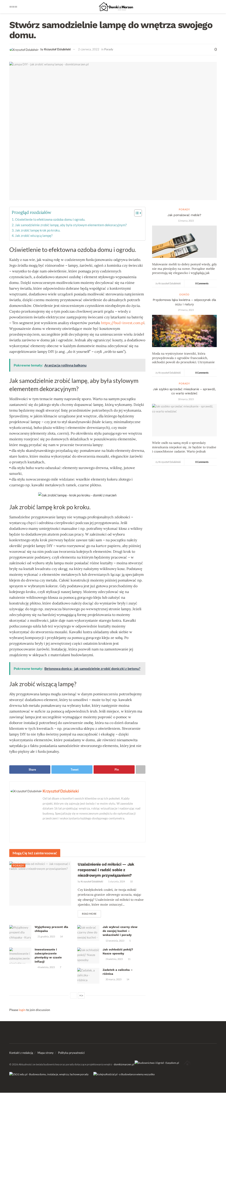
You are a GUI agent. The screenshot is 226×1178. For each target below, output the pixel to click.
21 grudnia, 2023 (46, 936)
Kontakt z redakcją (21, 1052)
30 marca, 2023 (113, 979)
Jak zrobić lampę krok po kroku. (37, 230)
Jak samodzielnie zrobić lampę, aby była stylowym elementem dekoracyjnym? (71, 225)
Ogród (184, 294)
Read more (89, 913)
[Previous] (73, 995)
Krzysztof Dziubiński (57, 49)
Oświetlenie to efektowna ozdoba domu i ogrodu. (50, 219)
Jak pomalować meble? (184, 215)
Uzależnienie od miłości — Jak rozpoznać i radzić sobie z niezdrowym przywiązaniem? (106, 870)
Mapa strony (46, 1052)
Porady (108, 49)
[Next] (81, 995)
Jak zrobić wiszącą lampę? (34, 236)
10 (131, 881)
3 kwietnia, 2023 (114, 959)
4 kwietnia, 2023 (46, 967)
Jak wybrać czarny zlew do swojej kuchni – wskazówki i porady (120, 931)
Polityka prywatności (71, 1052)
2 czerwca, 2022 (88, 49)
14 (61, 936)
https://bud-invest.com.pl (122, 323)
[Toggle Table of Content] (136, 213)
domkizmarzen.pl (124, 1064)
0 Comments (202, 283)
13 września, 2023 (114, 940)
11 (128, 959)
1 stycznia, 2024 (116, 881)
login (22, 1010)
